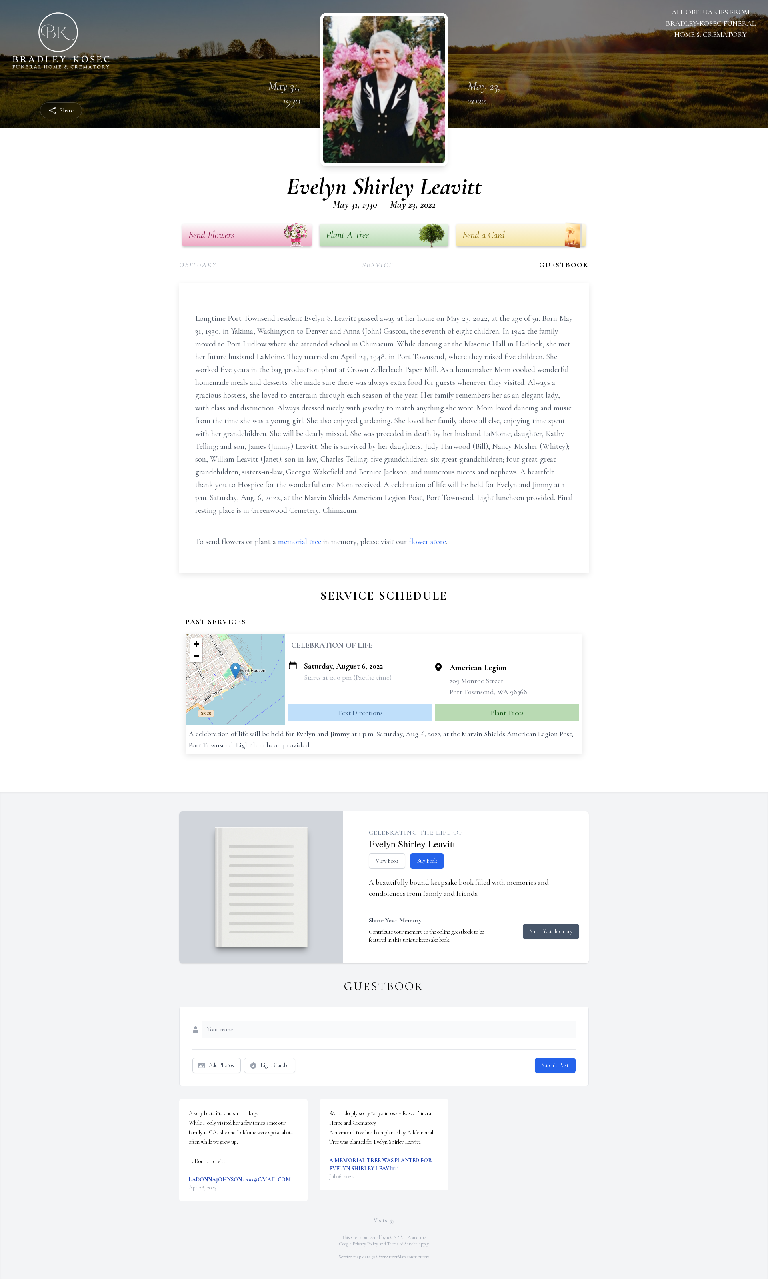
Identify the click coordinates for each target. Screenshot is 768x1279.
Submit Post (555, 1065)
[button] (235, 671)
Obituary (197, 264)
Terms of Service (402, 1244)
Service (377, 264)
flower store (427, 541)
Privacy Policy (365, 1244)
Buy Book (427, 860)
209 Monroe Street (476, 680)
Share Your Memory (551, 931)
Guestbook (564, 264)
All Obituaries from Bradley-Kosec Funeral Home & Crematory (711, 23)
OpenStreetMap (391, 1256)
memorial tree (299, 541)
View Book (387, 860)
